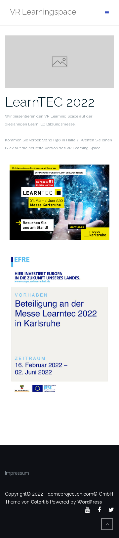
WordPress (89, 502)
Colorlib (40, 502)
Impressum (17, 473)
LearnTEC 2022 (50, 102)
